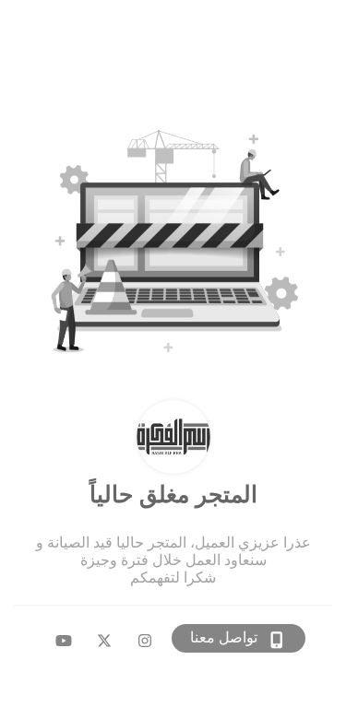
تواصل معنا (223, 637)
